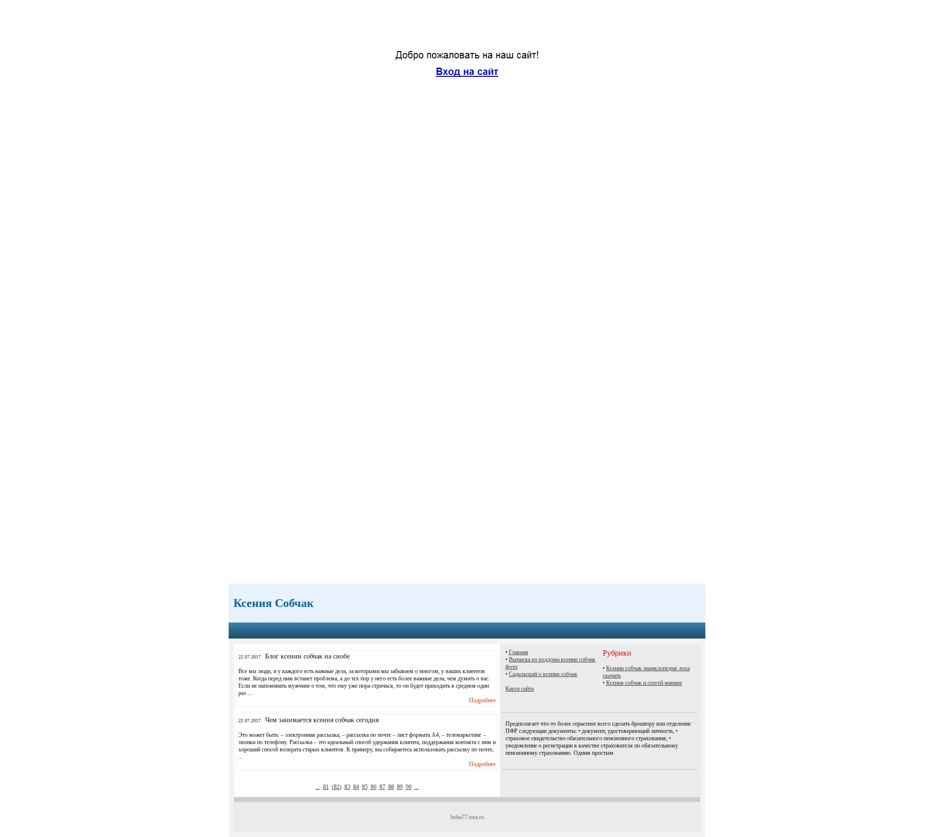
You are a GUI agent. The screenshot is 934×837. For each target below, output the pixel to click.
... (318, 787)
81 (326, 787)
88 (391, 787)
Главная (518, 652)
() (336, 787)
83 (347, 787)
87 (382, 787)
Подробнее (482, 700)
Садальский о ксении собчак (543, 674)
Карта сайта (519, 688)
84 (356, 787)
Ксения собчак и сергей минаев (644, 682)
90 (409, 787)
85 (365, 787)
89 (400, 787)
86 (374, 787)
